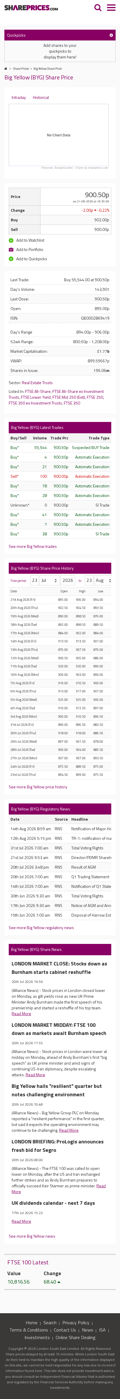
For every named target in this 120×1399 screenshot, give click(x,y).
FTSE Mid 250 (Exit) (68, 397)
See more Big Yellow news (32, 1236)
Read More (21, 1014)
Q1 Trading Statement (90, 877)
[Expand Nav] (111, 8)
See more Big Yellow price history (38, 787)
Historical (41, 97)
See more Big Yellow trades (33, 546)
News (87, 1329)
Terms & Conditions (28, 1329)
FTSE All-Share (38, 391)
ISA (102, 1329)
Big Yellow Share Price (47, 68)
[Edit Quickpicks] (111, 35)
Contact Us (65, 1329)
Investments (37, 1337)
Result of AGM (83, 867)
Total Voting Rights (87, 848)
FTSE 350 (72, 403)
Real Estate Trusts (37, 382)
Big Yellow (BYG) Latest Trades (37, 427)
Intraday (19, 97)
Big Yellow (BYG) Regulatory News (40, 809)
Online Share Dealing (76, 1337)
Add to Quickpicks (31, 259)
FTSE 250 (95, 397)
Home (32, 1322)
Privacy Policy (75, 1322)
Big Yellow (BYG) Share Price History (42, 568)
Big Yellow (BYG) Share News (36, 949)
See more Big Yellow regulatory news (41, 927)
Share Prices (21, 68)
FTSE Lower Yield (36, 397)
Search (50, 1322)
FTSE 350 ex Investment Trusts (35, 403)
